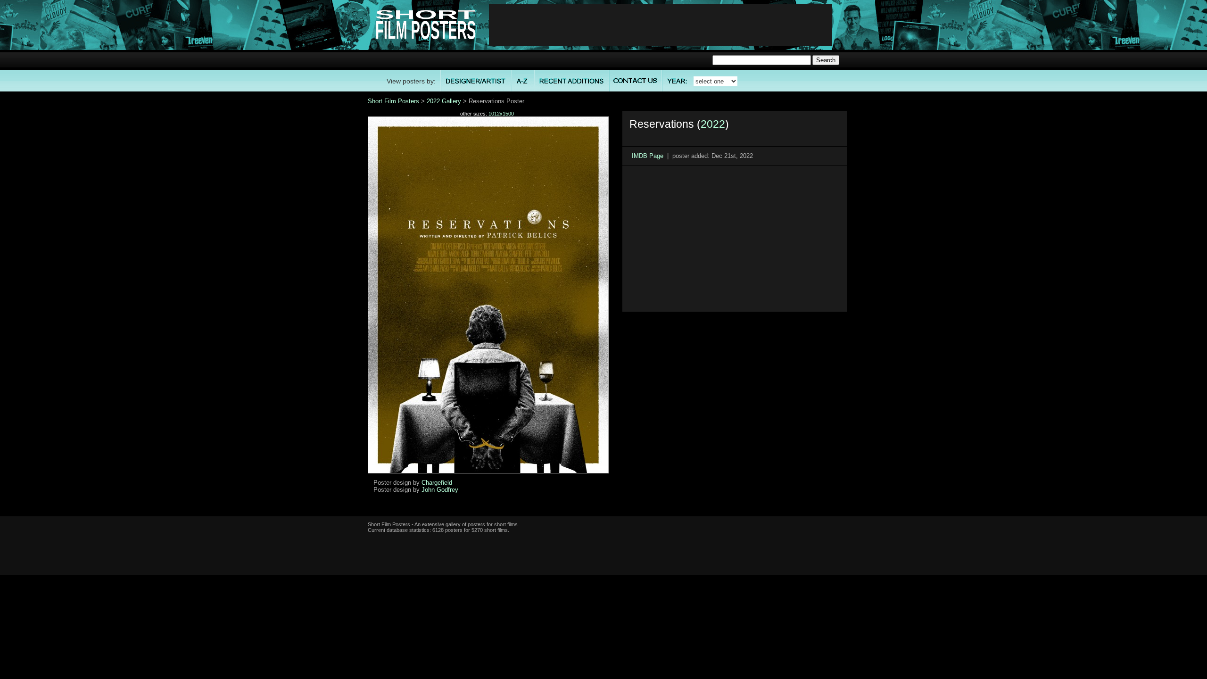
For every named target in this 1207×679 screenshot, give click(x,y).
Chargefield (437, 482)
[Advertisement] (660, 25)
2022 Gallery (444, 101)
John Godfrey (440, 489)
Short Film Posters (393, 101)
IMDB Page (647, 155)
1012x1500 (501, 113)
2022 (713, 124)
